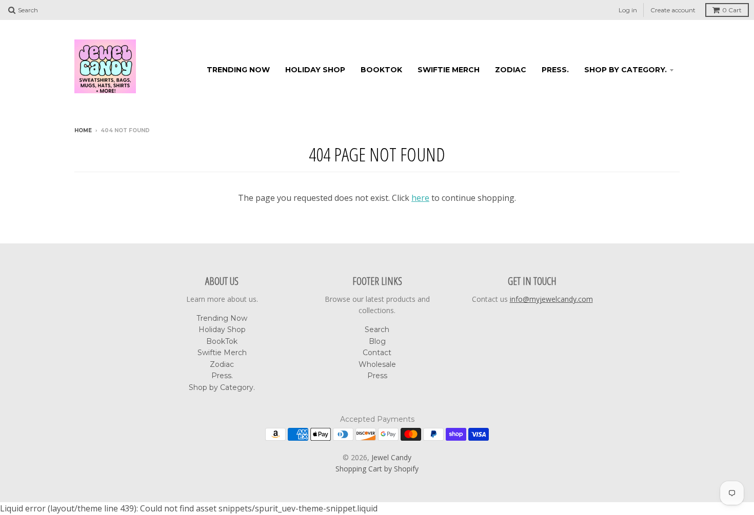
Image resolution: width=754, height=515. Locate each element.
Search (377, 329)
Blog (377, 341)
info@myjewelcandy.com (551, 299)
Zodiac (510, 69)
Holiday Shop (315, 69)
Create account (673, 10)
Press (377, 375)
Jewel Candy (391, 457)
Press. (555, 69)
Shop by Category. (625, 69)
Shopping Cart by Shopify (377, 468)
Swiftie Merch (449, 69)
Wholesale (377, 364)
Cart (732, 10)
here (420, 197)
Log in (628, 10)
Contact (377, 352)
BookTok (381, 69)
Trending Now (238, 69)
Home (83, 130)
